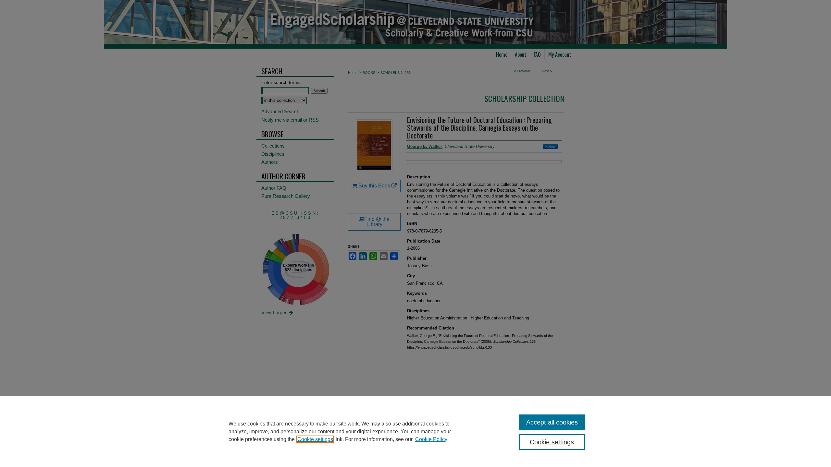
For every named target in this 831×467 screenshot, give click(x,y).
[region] (415, 431)
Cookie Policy (431, 439)
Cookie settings (315, 439)
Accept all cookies (552, 422)
